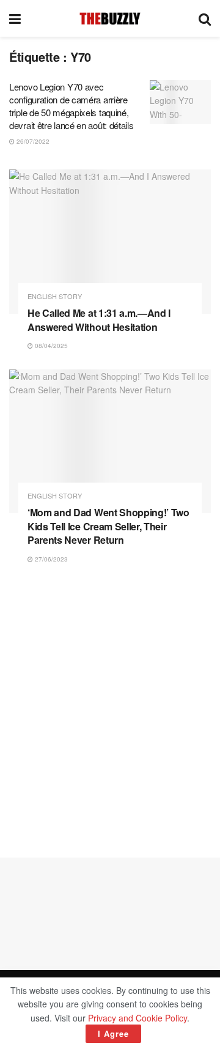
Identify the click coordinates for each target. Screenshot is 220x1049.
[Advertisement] (110, 711)
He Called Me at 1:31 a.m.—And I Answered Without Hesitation (99, 319)
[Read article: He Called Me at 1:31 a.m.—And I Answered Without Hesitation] (110, 241)
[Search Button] (205, 18)
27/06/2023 (50, 559)
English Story (55, 296)
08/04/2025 (50, 345)
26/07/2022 (32, 141)
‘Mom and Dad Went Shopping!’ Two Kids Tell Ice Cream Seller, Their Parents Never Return (108, 526)
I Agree (113, 1033)
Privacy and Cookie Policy (137, 1018)
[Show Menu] (15, 18)
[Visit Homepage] (110, 18)
